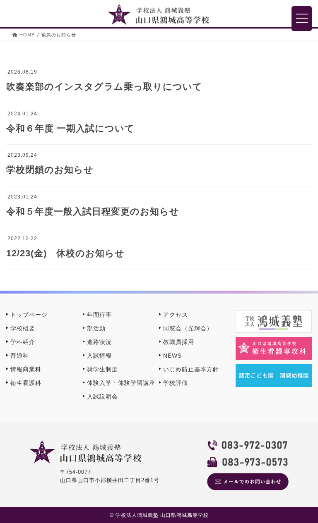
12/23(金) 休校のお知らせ (65, 253)
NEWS (172, 355)
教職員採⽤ (178, 342)
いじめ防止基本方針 (191, 369)
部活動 (96, 328)
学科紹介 (22, 342)
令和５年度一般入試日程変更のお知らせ (92, 211)
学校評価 (175, 383)
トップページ (29, 314)
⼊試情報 (99, 355)
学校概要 (22, 328)
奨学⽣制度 (102, 369)
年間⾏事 (99, 314)
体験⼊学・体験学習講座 (121, 383)
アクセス (175, 314)
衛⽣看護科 (25, 383)
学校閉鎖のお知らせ (50, 170)
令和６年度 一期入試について (70, 128)
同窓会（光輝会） (188, 328)
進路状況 (99, 342)
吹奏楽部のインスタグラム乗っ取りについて (104, 86)
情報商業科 (25, 369)
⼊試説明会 (102, 396)
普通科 (19, 355)
